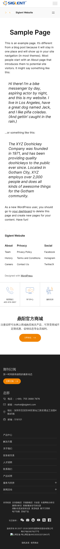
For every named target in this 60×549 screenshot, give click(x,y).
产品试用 (7, 475)
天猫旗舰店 (28, 502)
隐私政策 (25, 542)
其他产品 (25, 511)
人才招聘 (7, 462)
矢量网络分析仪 (47, 502)
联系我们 (7, 469)
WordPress (27, 275)
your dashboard (22, 211)
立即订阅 (10, 381)
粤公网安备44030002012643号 (35, 534)
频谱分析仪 (17, 505)
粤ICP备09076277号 (30, 531)
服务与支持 (8, 482)
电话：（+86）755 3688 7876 (24, 398)
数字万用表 (45, 508)
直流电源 (35, 508)
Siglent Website (24, 12)
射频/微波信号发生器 (32, 505)
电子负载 (16, 511)
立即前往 (27, 338)
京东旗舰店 (17, 502)
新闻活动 (7, 489)
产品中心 (7, 434)
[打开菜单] (53, 13)
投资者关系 (8, 455)
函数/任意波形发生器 (21, 508)
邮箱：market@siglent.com (22, 404)
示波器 (37, 502)
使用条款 (34, 542)
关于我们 (7, 448)
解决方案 (7, 441)
